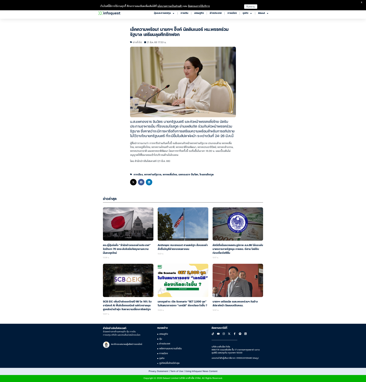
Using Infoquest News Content (201, 371)
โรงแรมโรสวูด (207, 174)
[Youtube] (218, 333)
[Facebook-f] (234, 333)
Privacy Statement (158, 371)
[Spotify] (240, 333)
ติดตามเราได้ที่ (219, 328)
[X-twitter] (229, 333)
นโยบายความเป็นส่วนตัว (169, 6)
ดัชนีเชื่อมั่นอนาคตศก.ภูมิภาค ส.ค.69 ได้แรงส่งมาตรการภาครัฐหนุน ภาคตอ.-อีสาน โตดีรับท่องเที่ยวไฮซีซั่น (238, 249)
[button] (133, 182)
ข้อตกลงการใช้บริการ (199, 6)
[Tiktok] (213, 333)
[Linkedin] (245, 333)
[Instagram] (223, 333)
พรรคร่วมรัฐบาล (152, 174)
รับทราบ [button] (250, 6)
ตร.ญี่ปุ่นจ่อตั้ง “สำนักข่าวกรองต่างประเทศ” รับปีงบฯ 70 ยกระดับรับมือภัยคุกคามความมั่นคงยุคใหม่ (127, 249)
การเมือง (138, 174)
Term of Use (176, 371)
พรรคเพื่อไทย (170, 174)
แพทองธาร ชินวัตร (188, 174)
